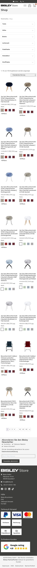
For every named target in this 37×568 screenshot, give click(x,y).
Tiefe (4, 24)
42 (20, 429)
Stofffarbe (6, 62)
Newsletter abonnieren (10, 461)
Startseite (4, 19)
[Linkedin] (9, 489)
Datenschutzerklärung (10, 451)
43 (23, 429)
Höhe (4, 30)
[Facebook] (2, 489)
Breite (4, 36)
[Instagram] (5, 489)
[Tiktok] (13, 489)
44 (26, 429)
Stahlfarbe (6, 49)
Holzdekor (6, 56)
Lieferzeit (5, 43)
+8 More (4, 113)
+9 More (22, 373)
